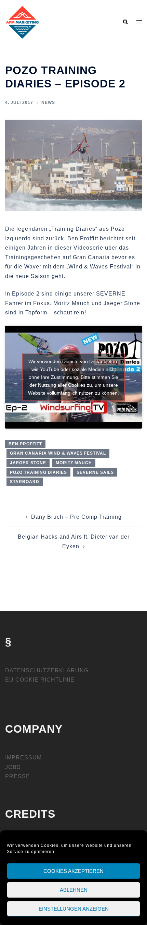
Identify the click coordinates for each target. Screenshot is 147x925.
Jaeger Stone (28, 462)
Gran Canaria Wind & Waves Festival (58, 453)
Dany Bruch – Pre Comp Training (76, 517)
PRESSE (17, 776)
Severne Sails (95, 472)
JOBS (13, 767)
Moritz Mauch (74, 462)
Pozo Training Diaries (38, 472)
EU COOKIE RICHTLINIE (40, 680)
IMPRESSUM (23, 757)
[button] (125, 22)
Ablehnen (74, 890)
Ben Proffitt (25, 444)
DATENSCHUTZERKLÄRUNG (47, 670)
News (48, 102)
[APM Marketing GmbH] (22, 22)
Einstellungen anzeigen (74, 909)
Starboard (24, 481)
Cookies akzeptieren (73, 871)
